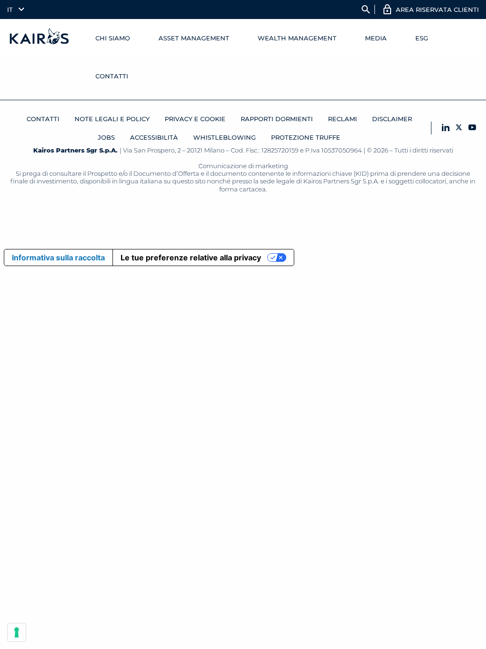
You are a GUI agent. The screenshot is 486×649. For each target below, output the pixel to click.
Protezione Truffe (305, 137)
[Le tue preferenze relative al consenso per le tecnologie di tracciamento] (17, 632)
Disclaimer (392, 119)
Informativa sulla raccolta (58, 257)
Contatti (111, 76)
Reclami (342, 119)
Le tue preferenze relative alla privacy (191, 257)
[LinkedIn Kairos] (445, 128)
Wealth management (297, 38)
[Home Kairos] (39, 38)
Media (376, 38)
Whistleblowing (224, 137)
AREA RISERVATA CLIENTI (437, 9)
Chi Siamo (112, 38)
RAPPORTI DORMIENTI (277, 119)
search (366, 9)
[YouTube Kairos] (472, 128)
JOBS (106, 137)
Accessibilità (154, 137)
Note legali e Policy (112, 119)
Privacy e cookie (195, 119)
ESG (421, 38)
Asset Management (194, 38)
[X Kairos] (459, 128)
